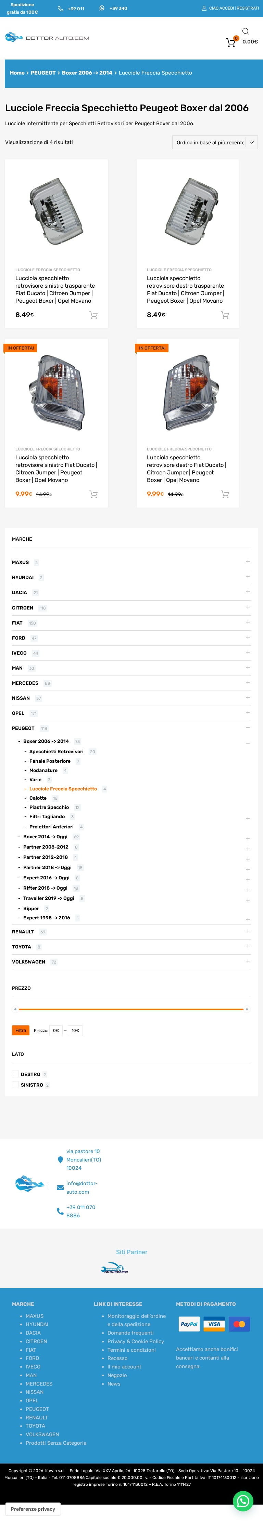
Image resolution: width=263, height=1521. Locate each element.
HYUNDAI (23, 577)
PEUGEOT (43, 73)
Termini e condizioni (132, 1350)
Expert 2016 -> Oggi (46, 877)
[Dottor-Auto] (47, 41)
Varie (35, 779)
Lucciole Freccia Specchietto (47, 269)
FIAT (17, 623)
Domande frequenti (131, 1333)
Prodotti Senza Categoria (56, 1443)
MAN (17, 668)
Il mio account (124, 1367)
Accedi (227, 8)
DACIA (19, 592)
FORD (18, 638)
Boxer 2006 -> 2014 (87, 73)
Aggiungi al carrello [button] (93, 315)
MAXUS (20, 562)
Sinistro (32, 1085)
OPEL (18, 713)
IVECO (19, 653)
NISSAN (21, 698)
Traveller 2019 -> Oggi (48, 898)
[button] (243, 1501)
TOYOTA (21, 946)
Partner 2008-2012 (45, 847)
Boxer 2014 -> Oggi (45, 836)
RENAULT (23, 931)
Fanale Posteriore (50, 761)
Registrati (248, 8)
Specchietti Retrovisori (56, 751)
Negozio (117, 1375)
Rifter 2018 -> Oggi (45, 888)
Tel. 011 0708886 (68, 1477)
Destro (30, 1074)
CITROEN (22, 608)
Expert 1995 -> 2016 (46, 917)
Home (17, 73)
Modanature (43, 770)
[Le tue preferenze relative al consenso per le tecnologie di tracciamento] (33, 1509)
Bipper (31, 908)
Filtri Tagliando (47, 816)
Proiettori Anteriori (51, 826)
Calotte (38, 798)
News (114, 1384)
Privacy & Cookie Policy (136, 1341)
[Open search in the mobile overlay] (245, 31)
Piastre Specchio (49, 807)
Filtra (20, 1030)
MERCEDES (25, 683)
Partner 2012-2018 (45, 857)
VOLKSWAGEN (28, 962)
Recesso (118, 1358)
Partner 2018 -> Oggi (47, 867)
